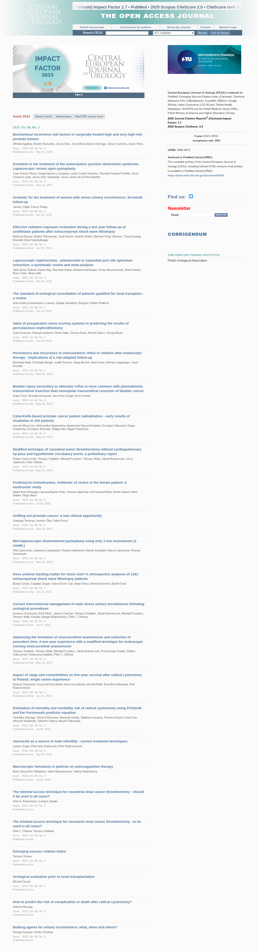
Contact (205, 27)
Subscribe (221, 214)
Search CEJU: (93, 32)
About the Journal (178, 27)
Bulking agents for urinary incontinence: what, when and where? (65, 927)
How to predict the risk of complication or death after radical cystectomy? (72, 902)
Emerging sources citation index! (39, 851)
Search (202, 32)
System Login (228, 27)
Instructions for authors (135, 27)
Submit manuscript (92, 27)
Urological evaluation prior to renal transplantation (54, 877)
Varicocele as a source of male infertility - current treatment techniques (70, 741)
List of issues (220, 32)
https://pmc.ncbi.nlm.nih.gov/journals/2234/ (196, 175)
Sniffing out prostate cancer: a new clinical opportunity (57, 516)
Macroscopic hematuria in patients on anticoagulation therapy (63, 766)
